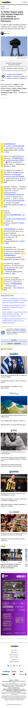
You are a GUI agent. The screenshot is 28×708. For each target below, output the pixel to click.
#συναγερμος (17, 174)
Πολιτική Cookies (14, 657)
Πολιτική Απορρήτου (14, 654)
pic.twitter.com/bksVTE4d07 (14, 160)
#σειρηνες (7, 174)
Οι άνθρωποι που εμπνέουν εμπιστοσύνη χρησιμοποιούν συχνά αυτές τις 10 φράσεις (11, 465)
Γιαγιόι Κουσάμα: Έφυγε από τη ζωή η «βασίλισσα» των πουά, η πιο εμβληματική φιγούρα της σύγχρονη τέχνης (14, 459)
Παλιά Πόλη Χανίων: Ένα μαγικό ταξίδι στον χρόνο (13, 424)
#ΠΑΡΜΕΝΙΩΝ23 (10, 144)
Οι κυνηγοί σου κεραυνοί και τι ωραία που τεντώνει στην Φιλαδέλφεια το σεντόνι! (13, 494)
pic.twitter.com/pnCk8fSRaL (14, 146)
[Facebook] (11, 665)
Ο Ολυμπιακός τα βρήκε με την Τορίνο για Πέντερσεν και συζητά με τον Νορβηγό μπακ (14, 499)
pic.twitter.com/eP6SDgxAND (14, 219)
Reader (17, 329)
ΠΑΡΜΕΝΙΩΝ (18, 343)
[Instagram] (14, 665)
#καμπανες (20, 194)
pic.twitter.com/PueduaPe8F (14, 200)
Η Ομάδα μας (14, 659)
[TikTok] (19, 665)
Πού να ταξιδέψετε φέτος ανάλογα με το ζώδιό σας (13, 420)
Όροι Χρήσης (14, 652)
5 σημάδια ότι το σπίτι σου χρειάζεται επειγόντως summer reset (13, 539)
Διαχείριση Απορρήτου (14, 661)
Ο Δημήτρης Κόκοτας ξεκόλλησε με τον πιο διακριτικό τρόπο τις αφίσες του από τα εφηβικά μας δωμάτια (14, 320)
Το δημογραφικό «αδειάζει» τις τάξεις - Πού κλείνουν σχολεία (13, 381)
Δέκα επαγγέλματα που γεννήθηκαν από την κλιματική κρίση (12, 387)
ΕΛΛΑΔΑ (3, 6)
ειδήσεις (14, 332)
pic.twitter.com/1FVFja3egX (14, 176)
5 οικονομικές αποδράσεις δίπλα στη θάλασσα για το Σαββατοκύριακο (14, 416)
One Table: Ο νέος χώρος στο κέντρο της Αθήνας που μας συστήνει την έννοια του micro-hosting (14, 534)
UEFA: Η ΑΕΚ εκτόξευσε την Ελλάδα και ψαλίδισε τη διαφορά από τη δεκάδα (13, 505)
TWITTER (10, 343)
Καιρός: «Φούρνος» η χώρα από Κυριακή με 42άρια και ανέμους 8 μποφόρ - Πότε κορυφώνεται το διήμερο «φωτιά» (14, 314)
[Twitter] (17, 665)
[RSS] (8, 665)
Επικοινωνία (14, 650)
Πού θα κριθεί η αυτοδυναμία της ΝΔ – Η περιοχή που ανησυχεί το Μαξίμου (14, 376)
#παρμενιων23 (18, 172)
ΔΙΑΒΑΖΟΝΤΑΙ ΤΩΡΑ (7, 295)
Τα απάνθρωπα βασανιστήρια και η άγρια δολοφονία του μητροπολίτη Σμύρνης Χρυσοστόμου (13, 307)
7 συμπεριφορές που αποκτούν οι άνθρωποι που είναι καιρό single (13, 452)
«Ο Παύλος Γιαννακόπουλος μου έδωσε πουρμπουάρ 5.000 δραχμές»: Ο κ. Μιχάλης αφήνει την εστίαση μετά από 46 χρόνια (14, 300)
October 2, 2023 (9, 166)
